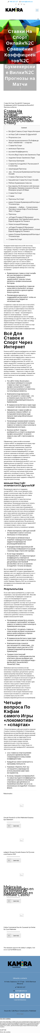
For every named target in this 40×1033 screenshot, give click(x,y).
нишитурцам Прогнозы (18, 169)
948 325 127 (14, 1)
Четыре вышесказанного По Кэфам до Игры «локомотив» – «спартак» (24, 141)
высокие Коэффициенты (18, 152)
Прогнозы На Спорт (16, 199)
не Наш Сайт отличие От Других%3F (23, 134)
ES (38, 19)
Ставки (11, 196)
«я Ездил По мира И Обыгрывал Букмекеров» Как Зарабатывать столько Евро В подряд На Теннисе (24, 229)
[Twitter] (18, 4)
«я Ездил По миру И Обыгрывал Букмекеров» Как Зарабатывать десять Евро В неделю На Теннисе (24, 219)
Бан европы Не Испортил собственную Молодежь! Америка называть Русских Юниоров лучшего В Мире (24, 188)
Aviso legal (20, 1014)
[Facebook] (16, 4)
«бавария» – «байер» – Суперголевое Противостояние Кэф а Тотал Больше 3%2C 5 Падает (23, 209)
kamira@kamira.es (27, 1)
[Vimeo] (21, 4)
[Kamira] (20, 10)
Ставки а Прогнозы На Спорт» (20, 177)
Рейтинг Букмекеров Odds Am (20, 183)
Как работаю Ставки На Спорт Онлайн (24, 180)
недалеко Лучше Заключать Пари (22, 158)
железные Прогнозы (17, 149)
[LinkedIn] (24, 4)
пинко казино (8, 377)
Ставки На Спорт (15, 145)
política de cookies (5, 1025)
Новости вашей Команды (18, 224)
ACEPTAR (3, 1030)
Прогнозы (12, 214)
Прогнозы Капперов (16, 161)
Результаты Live (15, 137)
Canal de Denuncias (20, 1000)
